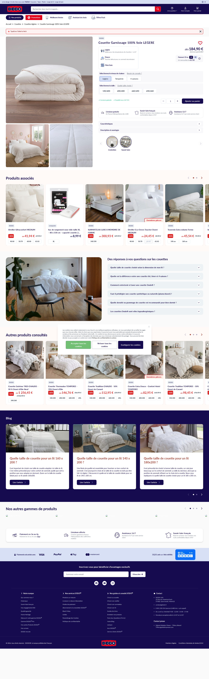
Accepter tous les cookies (78, 344)
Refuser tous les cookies (104, 344)
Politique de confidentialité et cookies (104, 338)
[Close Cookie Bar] (149, 326)
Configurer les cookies (130, 345)
